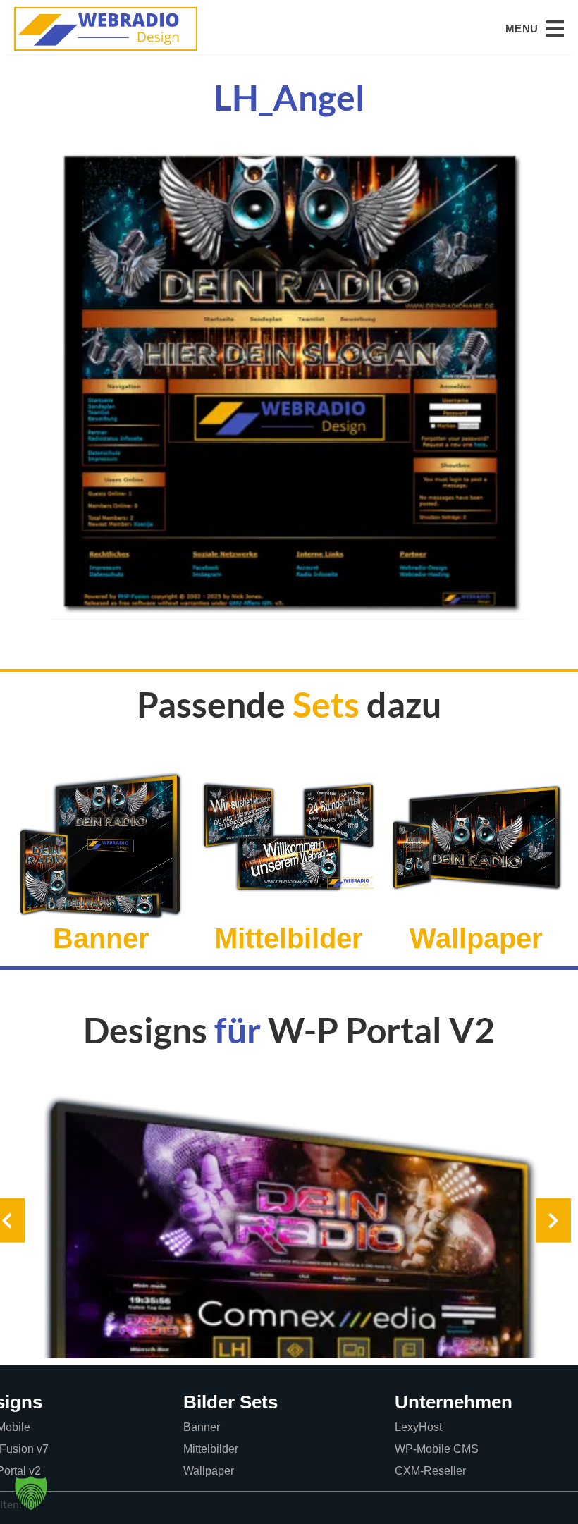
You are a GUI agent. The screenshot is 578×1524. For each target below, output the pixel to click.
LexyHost (418, 1427)
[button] (534, 29)
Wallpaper (208, 1471)
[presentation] (553, 1220)
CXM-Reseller (430, 1471)
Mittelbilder (210, 1449)
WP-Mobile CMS (437, 1449)
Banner (201, 1427)
